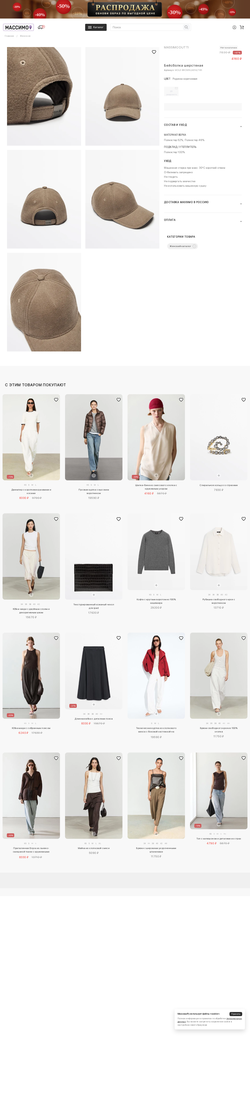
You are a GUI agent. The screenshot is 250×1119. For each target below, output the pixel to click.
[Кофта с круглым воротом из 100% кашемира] (156, 551)
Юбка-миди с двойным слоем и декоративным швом (31, 611)
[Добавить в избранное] (56, 400)
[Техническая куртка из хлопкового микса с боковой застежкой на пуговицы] (156, 676)
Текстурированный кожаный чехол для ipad (93, 606)
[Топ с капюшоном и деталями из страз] (218, 791)
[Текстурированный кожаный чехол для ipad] (93, 556)
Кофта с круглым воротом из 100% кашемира (156, 601)
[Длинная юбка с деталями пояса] (93, 671)
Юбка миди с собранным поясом (31, 728)
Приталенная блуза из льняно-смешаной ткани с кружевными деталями (31, 850)
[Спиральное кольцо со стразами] (218, 437)
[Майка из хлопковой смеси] (93, 796)
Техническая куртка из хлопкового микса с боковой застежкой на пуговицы (156, 730)
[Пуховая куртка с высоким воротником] (93, 437)
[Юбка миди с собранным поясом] (31, 676)
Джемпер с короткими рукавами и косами (31, 491)
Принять (235, 1014)
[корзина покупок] (242, 27)
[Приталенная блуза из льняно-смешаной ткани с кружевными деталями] (31, 796)
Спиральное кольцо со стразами (219, 485)
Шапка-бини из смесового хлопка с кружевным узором (156, 487)
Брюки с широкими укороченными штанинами (156, 850)
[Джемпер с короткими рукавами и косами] (31, 437)
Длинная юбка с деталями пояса (94, 718)
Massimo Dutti (176, 47)
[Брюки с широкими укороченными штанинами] (156, 796)
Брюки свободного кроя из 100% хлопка (219, 730)
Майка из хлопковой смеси (94, 848)
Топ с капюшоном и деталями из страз (218, 838)
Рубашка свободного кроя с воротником (219, 601)
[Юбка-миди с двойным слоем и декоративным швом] (31, 556)
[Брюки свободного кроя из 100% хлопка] (218, 676)
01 (171, 92)
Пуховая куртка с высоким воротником (94, 491)
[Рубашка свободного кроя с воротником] (218, 551)
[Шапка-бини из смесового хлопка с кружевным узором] (156, 437)
